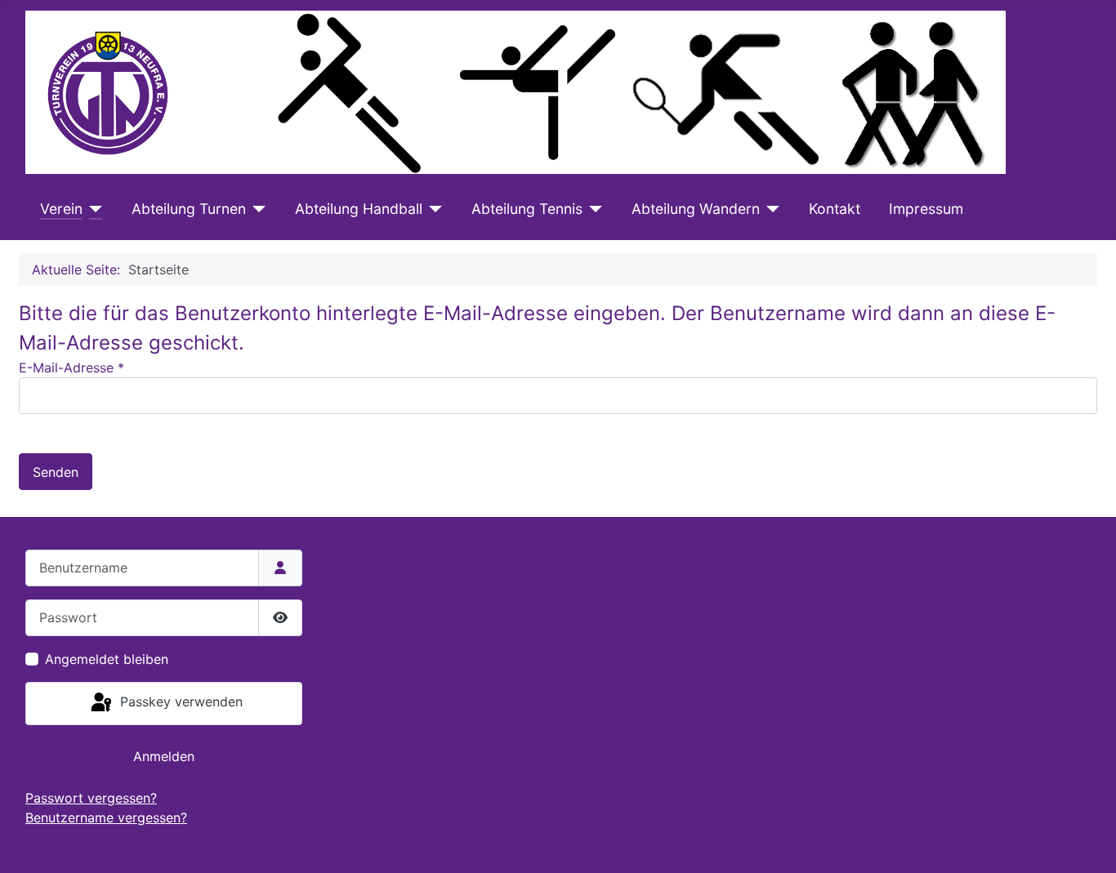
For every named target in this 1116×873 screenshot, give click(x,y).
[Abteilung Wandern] (770, 209)
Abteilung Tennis (527, 208)
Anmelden (163, 756)
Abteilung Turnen (189, 208)
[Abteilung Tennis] (593, 209)
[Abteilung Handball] (432, 209)
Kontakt (834, 208)
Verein (61, 208)
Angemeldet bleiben (106, 659)
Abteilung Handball (358, 208)
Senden (55, 472)
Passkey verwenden (179, 702)
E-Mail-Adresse (71, 367)
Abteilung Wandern (696, 208)
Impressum (926, 208)
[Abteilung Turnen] (256, 209)
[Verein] (93, 209)
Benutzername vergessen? (106, 817)
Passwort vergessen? (91, 798)
